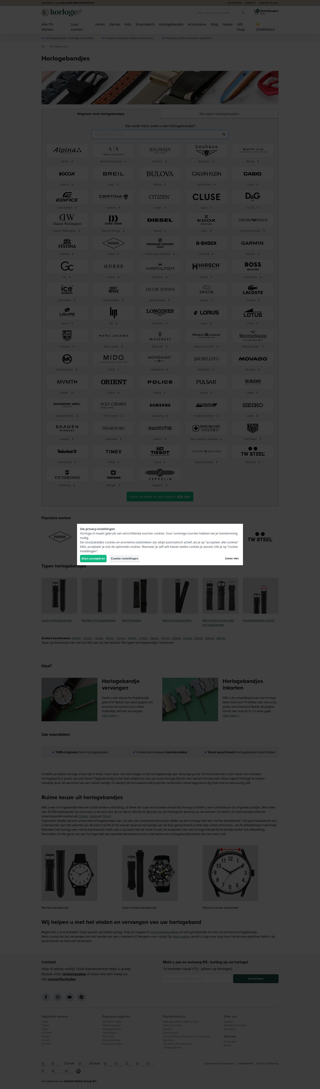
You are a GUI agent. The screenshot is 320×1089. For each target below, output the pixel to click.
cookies (159, 533)
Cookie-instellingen (124, 558)
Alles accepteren (93, 558)
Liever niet (232, 558)
